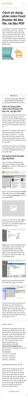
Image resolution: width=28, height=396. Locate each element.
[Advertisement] (14, 78)
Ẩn (16, 95)
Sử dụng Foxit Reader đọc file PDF (13, 102)
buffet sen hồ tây (7, 368)
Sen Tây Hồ (7, 4)
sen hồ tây (7, 370)
